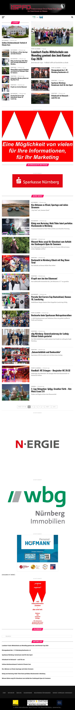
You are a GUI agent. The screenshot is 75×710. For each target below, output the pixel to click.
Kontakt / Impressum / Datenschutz (62, 693)
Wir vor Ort (11, 693)
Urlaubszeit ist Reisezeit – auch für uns (13, 659)
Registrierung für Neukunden (42, 693)
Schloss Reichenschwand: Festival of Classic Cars (16, 664)
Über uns (18, 693)
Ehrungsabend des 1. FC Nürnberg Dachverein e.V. (16, 650)
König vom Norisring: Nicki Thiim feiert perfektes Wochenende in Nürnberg (23, 673)
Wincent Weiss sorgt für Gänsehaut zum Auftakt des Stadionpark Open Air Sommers (26, 678)
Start (4, 693)
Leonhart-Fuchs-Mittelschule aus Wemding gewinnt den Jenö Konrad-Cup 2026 (25, 645)
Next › (48, 406)
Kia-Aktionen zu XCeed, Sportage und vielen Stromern (17, 669)
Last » (54, 406)
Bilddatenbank (28, 693)
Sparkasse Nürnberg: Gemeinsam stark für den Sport (17, 655)
